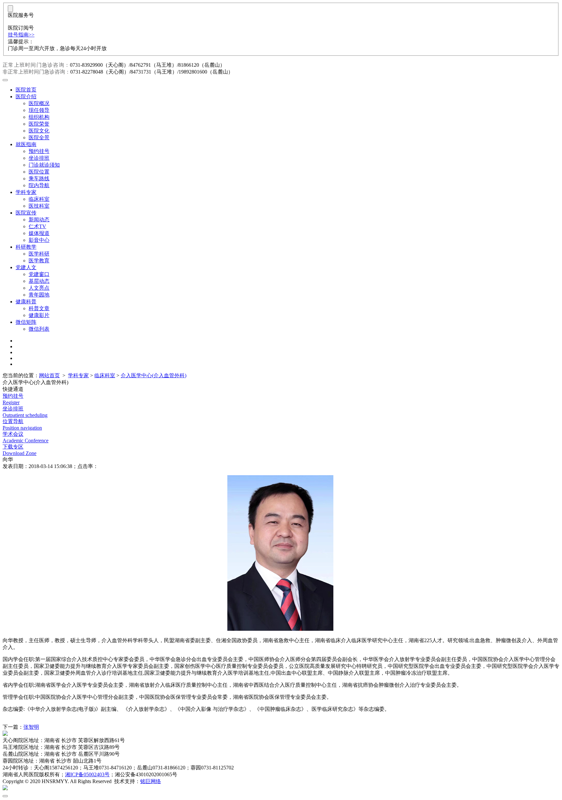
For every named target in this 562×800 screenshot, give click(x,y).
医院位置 (39, 171)
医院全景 (39, 137)
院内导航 (39, 185)
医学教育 (39, 260)
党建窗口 (39, 274)
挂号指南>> (21, 34)
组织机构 (39, 117)
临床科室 (39, 199)
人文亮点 (39, 288)
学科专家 (26, 192)
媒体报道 (39, 233)
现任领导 (39, 110)
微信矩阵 (26, 322)
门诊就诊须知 (44, 165)
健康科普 (26, 301)
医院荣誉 (39, 124)
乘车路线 (39, 178)
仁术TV (37, 226)
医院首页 (26, 89)
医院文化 (39, 130)
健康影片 (39, 315)
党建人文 (26, 267)
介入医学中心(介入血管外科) (153, 375)
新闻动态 (39, 219)
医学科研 (39, 253)
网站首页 (49, 375)
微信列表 (39, 329)
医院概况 (39, 103)
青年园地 (39, 294)
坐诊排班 (39, 158)
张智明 (31, 727)
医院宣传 (26, 212)
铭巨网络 (150, 781)
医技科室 (39, 206)
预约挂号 (39, 151)
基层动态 (39, 281)
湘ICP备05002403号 (87, 774)
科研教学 (26, 247)
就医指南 (26, 144)
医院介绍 (26, 96)
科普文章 (39, 308)
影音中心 (39, 240)
